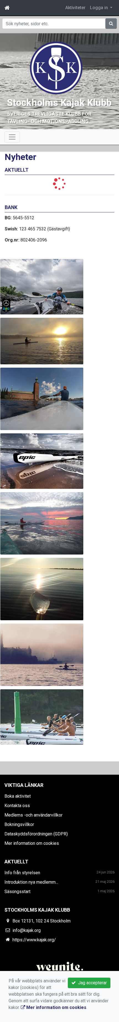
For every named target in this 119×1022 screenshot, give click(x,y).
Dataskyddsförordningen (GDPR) (36, 834)
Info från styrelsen (22, 872)
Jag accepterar (91, 982)
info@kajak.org (26, 930)
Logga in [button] (99, 7)
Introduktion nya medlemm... (31, 882)
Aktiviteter (75, 7)
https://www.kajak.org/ (34, 939)
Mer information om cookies (31, 843)
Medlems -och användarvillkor (33, 815)
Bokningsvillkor (19, 824)
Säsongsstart (17, 891)
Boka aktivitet (17, 796)
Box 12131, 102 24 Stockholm (41, 921)
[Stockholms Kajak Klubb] (56, 67)
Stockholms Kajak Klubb (59, 102)
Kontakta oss (17, 805)
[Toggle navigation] (12, 137)
